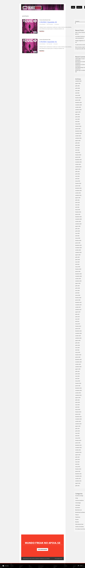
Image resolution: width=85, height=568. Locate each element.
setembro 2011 (78, 480)
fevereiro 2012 (78, 469)
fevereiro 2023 (78, 154)
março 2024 (77, 123)
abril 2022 (77, 178)
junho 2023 (77, 145)
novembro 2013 (78, 419)
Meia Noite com (78, 510)
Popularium (77, 517)
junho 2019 (77, 259)
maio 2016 (77, 347)
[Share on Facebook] (80, 565)
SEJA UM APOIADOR (42, 549)
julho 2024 (77, 114)
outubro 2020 (78, 221)
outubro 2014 (78, 392)
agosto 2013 (77, 426)
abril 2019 (77, 264)
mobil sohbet (78, 58)
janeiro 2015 (77, 385)
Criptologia (77, 505)
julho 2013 (77, 428)
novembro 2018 (78, 276)
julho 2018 (77, 285)
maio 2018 (77, 290)
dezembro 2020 (78, 216)
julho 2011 (77, 485)
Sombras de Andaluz (79, 526)
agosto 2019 (77, 254)
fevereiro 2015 (78, 383)
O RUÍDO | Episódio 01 (48, 42)
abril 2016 (77, 350)
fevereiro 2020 (78, 240)
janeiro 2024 (77, 128)
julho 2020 (77, 228)
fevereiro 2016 (78, 354)
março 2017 (77, 323)
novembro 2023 (78, 133)
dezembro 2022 (78, 159)
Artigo (76, 498)
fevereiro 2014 (78, 411)
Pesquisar (77, 21)
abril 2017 (77, 321)
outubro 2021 (78, 192)
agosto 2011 (77, 483)
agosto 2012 (77, 454)
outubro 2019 (78, 250)
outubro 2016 (78, 335)
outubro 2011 (78, 478)
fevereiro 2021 (78, 212)
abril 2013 (77, 435)
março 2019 (77, 266)
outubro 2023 (78, 135)
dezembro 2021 (78, 188)
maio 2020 (77, 233)
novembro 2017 (78, 304)
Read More (41, 31)
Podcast (79, 7)
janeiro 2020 (77, 242)
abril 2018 (77, 292)
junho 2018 (77, 288)
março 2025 (77, 95)
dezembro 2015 (78, 359)
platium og (77, 70)
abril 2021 (77, 207)
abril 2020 (77, 235)
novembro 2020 (78, 219)
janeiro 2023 (77, 157)
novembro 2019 (78, 247)
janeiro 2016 (77, 357)
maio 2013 (77, 433)
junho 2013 (77, 430)
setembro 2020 (78, 223)
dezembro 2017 (78, 302)
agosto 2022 (77, 169)
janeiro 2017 (77, 328)
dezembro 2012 (78, 445)
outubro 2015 (78, 364)
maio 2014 (77, 404)
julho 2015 (77, 371)
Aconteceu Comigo (79, 495)
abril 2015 (77, 378)
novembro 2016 (78, 333)
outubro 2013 (78, 421)
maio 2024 (77, 119)
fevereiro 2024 (78, 126)
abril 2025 (77, 93)
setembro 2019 (78, 252)
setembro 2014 (78, 395)
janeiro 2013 (77, 442)
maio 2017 (77, 319)
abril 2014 (77, 407)
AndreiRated (43, 24)
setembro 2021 (78, 195)
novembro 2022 (78, 162)
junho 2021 (77, 202)
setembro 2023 (78, 138)
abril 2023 (77, 150)
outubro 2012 (78, 450)
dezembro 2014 (78, 388)
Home (73, 7)
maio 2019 (77, 262)
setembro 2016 (78, 338)
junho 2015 (77, 373)
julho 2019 (77, 257)
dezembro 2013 (78, 416)
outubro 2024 (78, 107)
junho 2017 (77, 316)
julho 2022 (77, 171)
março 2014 (77, 409)
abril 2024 (77, 121)
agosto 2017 (77, 311)
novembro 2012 (78, 447)
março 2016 (77, 352)
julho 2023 (77, 143)
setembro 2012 (78, 452)
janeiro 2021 (77, 214)
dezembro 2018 (78, 273)
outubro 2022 (78, 164)
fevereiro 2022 (78, 183)
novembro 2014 (78, 390)
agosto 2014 (77, 397)
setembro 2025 (78, 81)
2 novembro (56, 24)
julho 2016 (77, 342)
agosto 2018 (77, 283)
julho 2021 (77, 200)
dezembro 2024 (78, 102)
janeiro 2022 (77, 185)
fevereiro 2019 (78, 269)
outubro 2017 (78, 307)
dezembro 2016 (78, 331)
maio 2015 (77, 376)
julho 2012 (77, 457)
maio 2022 (77, 176)
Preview (76, 519)
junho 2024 (77, 116)
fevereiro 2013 (78, 440)
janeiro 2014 (77, 414)
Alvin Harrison (78, 61)
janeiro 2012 (77, 471)
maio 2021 (77, 204)
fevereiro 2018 (78, 297)
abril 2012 (77, 464)
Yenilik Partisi (78, 64)
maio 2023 (77, 147)
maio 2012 (77, 461)
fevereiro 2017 (78, 326)
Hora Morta (77, 507)
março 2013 (77, 438)
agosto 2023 (77, 140)
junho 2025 (77, 88)
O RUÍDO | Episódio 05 (48, 22)
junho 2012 (77, 459)
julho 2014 (77, 400)
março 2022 (77, 181)
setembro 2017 (78, 309)
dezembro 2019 (78, 245)
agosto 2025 (77, 83)
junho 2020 (77, 231)
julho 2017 (77, 314)
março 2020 (77, 238)
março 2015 (77, 381)
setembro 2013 (78, 423)
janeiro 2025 (77, 100)
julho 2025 (77, 85)
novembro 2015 (78, 361)
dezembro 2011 (78, 473)
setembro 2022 (78, 166)
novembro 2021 (78, 190)
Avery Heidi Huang (79, 67)
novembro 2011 (78, 476)
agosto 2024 (77, 112)
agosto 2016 (77, 340)
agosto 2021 (77, 197)
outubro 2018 (78, 278)
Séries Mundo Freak (46, 19)
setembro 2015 (78, 366)
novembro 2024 (78, 104)
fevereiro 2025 (78, 97)
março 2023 (77, 152)
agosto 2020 (77, 226)
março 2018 (77, 295)
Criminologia (78, 502)
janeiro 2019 (77, 271)
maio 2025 (77, 90)
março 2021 (77, 209)
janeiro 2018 (77, 300)
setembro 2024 (78, 109)
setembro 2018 (78, 281)
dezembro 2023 (78, 131)
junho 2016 (77, 345)
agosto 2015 (77, 369)
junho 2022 (77, 173)
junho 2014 (77, 402)
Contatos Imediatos (79, 500)
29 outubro (56, 43)
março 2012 (77, 466)
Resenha (77, 521)
